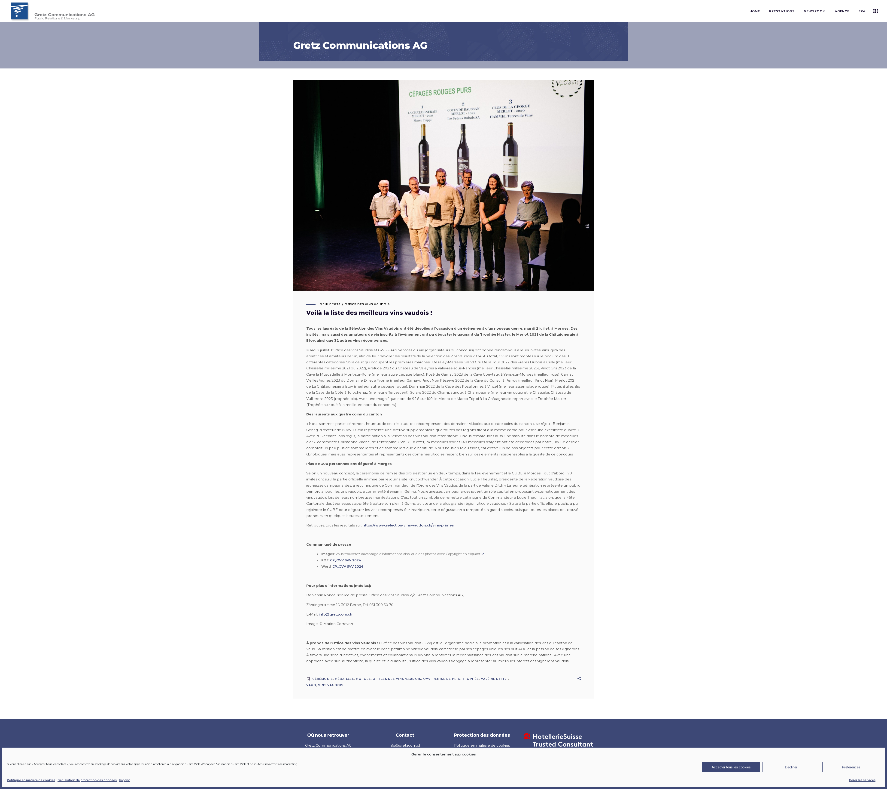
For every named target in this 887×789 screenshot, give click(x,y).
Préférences (851, 767)
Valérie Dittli (494, 679)
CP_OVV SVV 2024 (345, 560)
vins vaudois (330, 685)
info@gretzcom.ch (335, 614)
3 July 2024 (330, 304)
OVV (427, 679)
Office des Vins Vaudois (367, 304)
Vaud (311, 685)
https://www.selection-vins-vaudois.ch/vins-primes (408, 525)
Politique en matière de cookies (31, 780)
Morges (363, 679)
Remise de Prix (446, 679)
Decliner (791, 767)
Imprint (124, 780)
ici (483, 554)
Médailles (344, 679)
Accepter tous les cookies (731, 767)
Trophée (470, 679)
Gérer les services (862, 780)
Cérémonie (322, 679)
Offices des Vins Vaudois (397, 679)
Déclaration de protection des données (87, 780)
